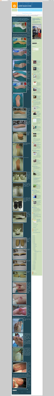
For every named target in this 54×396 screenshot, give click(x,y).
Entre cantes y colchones (35, 102)
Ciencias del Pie (35, 81)
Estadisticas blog (34, 46)
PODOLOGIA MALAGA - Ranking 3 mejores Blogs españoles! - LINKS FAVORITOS (37, 178)
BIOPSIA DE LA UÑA (38, 75)
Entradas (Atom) (17, 393)
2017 (33, 240)
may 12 (35, 257)
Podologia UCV (35, 207)
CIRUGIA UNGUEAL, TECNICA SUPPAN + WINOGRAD (38, 127)
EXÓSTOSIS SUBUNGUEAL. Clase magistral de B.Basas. (38, 144)
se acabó (34, 138)
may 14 (35, 256)
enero (34, 263)
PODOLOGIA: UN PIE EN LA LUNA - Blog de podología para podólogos (36, 151)
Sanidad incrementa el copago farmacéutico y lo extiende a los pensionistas (36, 208)
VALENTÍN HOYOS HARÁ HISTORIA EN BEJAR (38, 61)
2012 (33, 265)
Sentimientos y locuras (35, 106)
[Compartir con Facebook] (15, 390)
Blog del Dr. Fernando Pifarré (36, 111)
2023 (33, 235)
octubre (34, 245)
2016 (33, 241)
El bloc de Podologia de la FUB (36, 232)
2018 (33, 239)
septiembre (35, 246)
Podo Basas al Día (25, 6)
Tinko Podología (35, 190)
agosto (34, 247)
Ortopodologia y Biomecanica (36, 118)
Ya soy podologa (38, 201)
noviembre (35, 244)
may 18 (35, 255)
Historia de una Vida (35, 224)
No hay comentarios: (24, 389)
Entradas (34, 48)
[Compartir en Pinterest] (16, 390)
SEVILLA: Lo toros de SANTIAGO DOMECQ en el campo (38, 96)
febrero (34, 262)
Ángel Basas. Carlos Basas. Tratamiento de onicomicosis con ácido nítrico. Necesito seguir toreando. (36, 19)
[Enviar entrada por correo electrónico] (27, 389)
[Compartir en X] (14, 390)
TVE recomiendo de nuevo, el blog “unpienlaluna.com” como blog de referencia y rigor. (38, 153)
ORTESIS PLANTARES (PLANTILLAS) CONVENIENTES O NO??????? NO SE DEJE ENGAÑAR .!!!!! (37, 215)
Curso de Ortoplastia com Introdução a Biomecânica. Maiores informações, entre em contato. (38, 221)
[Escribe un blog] (13, 390)
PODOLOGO (34, 227)
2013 (33, 264)
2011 (33, 266)
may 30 (35, 250)
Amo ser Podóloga (35, 194)
